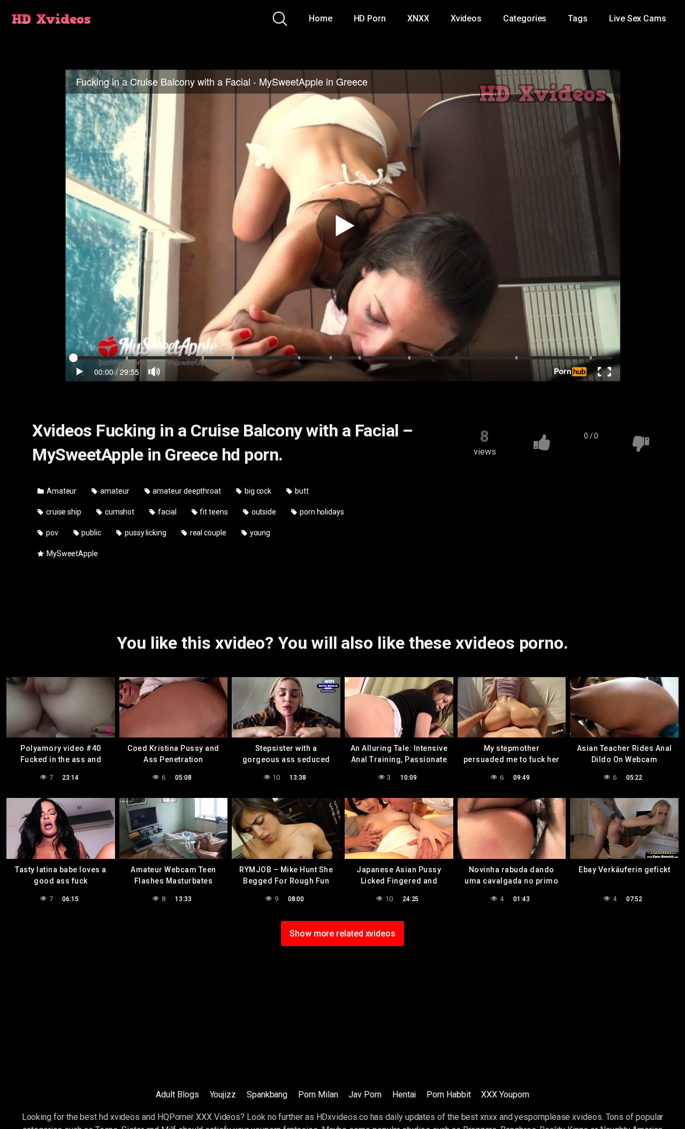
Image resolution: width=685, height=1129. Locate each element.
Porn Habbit (448, 1094)
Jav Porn (364, 1094)
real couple (207, 532)
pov (51, 532)
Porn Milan (318, 1094)
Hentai (404, 1094)
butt (301, 491)
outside (263, 512)
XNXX (418, 18)
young (259, 532)
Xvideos (466, 18)
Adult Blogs (177, 1094)
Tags (578, 18)
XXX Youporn (505, 1094)
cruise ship (62, 512)
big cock (257, 491)
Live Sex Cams (637, 18)
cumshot (118, 512)
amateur (113, 491)
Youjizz (223, 1094)
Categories (524, 18)
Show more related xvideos (342, 933)
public (90, 532)
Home (320, 18)
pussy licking (144, 532)
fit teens (213, 512)
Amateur (61, 491)
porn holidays (321, 512)
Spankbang (267, 1094)
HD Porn (370, 18)
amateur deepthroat (186, 491)
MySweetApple (71, 553)
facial (166, 512)
